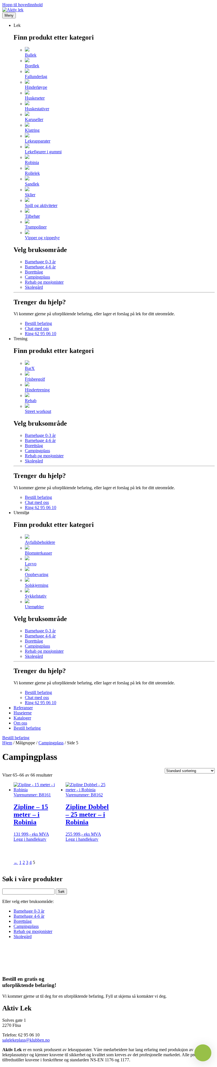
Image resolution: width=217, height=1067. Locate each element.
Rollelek (32, 173)
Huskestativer (37, 108)
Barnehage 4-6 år (40, 266)
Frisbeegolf (35, 379)
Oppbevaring (36, 574)
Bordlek (32, 65)
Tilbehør (32, 216)
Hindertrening (37, 389)
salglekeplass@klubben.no (26, 1040)
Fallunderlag (36, 76)
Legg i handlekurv (30, 839)
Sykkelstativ (36, 596)
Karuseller (34, 119)
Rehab (30, 400)
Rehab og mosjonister (44, 282)
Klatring (32, 130)
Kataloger (22, 717)
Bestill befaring (38, 323)
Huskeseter (35, 98)
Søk (61, 891)
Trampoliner (36, 227)
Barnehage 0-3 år (40, 261)
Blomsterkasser (38, 553)
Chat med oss (37, 328)
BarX (30, 368)
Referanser (23, 707)
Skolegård (34, 287)
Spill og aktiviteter (41, 205)
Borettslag (34, 272)
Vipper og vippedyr (42, 237)
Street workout (38, 411)
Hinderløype (36, 87)
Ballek (30, 55)
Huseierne (23, 712)
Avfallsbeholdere (40, 542)
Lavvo (30, 563)
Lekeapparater (37, 141)
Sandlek (32, 184)
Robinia (32, 162)
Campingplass (37, 277)
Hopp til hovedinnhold (22, 4)
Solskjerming (36, 585)
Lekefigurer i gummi (43, 151)
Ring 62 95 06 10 (40, 333)
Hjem (7, 742)
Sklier (30, 194)
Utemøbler (34, 606)
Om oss (20, 723)
